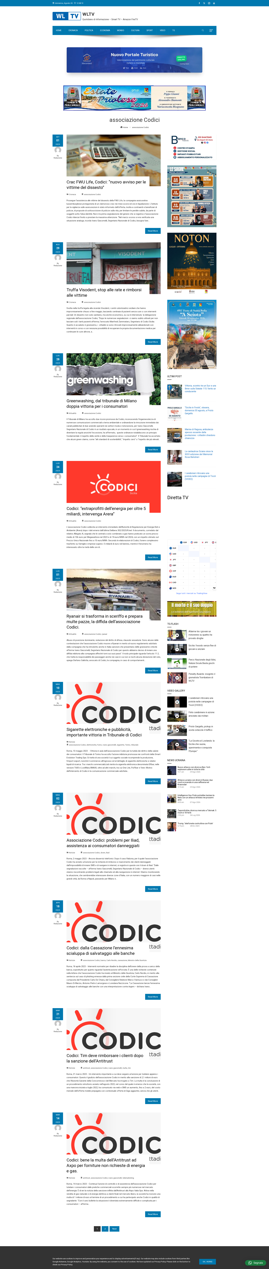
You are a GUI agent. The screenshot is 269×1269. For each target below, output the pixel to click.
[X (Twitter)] (204, 3)
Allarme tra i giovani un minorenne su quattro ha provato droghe (200, 635)
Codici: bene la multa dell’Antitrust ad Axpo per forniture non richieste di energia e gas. (106, 1165)
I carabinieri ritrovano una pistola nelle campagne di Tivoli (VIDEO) (200, 476)
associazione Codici (92, 194)
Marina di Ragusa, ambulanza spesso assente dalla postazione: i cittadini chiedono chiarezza (200, 433)
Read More (153, 231)
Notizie (72, 742)
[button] (255, 1263)
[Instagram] (209, 3)
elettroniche (91, 745)
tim (129, 1068)
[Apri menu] (211, 30)
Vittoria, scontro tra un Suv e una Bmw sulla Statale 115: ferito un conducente (200, 388)
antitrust (86, 1068)
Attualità (72, 413)
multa (125, 1068)
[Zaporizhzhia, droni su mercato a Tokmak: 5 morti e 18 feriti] (171, 813)
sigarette (120, 745)
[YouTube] (214, 3)
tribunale (134, 745)
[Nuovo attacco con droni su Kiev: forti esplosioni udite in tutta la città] (171, 770)
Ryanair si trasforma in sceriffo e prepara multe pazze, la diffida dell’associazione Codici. (105, 622)
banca (103, 960)
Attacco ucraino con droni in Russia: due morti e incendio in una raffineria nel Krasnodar (195, 782)
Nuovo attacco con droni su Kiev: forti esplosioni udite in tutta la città (194, 768)
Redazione (58, 158)
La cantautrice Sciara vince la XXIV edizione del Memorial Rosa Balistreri (199, 454)
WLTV (88, 14)
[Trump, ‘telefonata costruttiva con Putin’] (171, 826)
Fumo (99, 745)
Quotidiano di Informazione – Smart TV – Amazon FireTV (110, 19)
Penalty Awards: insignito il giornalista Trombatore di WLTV (202, 677)
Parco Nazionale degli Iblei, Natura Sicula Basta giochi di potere (202, 663)
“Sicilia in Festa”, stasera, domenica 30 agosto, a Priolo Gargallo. (199, 410)
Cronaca (72, 194)
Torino (127, 745)
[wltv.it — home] (67, 16)
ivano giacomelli (109, 745)
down (103, 852)
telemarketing (128, 1178)
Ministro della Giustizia (137, 960)
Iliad (107, 852)
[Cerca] (203, 30)
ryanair (104, 634)
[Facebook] (199, 3)
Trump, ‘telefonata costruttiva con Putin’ (195, 823)
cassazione (122, 960)
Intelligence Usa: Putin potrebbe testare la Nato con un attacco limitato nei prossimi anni (196, 797)
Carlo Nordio (111, 960)
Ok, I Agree (207, 1262)
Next (114, 1229)
